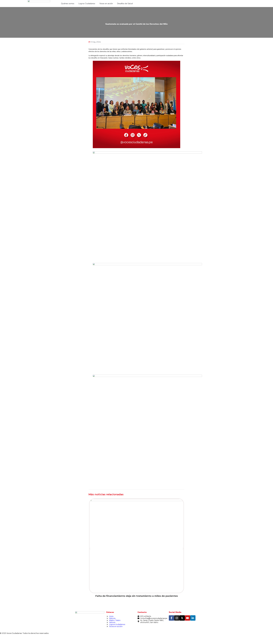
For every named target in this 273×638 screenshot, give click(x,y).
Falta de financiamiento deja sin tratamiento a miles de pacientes (136, 596)
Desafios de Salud (125, 3)
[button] (90, 548)
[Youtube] (187, 618)
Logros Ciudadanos (86, 3)
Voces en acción (106, 3)
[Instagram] (176, 618)
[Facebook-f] (171, 618)
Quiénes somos (67, 3)
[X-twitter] (182, 618)
